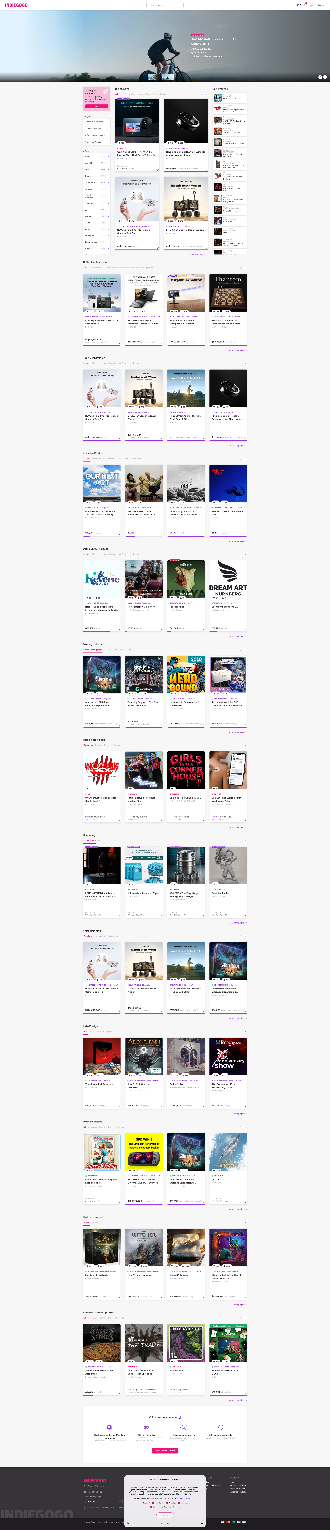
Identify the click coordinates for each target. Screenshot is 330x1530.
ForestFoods (177, 606)
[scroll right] (325, 77)
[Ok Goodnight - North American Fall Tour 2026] (186, 483)
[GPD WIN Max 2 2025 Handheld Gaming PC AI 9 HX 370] (144, 293)
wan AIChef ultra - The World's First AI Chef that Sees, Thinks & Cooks (135, 155)
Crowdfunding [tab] (109, 363)
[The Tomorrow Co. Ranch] (144, 579)
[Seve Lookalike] (228, 865)
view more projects (198, 254)
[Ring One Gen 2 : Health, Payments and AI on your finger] (186, 121)
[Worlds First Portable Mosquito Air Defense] (186, 293)
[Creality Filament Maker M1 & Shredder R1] (102, 293)
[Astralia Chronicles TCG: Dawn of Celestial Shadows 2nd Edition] (228, 674)
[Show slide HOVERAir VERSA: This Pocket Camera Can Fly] (154, 77)
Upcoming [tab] (96, 363)
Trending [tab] (87, 936)
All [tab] (116, 94)
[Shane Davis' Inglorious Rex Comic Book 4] (102, 770)
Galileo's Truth (178, 1084)
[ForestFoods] (186, 579)
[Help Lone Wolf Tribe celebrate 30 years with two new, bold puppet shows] (144, 483)
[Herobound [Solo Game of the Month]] (186, 674)
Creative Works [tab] (144, 94)
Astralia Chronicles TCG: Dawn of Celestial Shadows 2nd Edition (227, 705)
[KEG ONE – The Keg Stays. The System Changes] (186, 865)
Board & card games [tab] (92, 650)
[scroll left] (320, 77)
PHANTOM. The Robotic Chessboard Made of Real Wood (226, 323)
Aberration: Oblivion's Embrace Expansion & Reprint (97, 705)
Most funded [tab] (99, 936)
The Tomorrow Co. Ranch (141, 606)
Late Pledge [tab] (123, 363)
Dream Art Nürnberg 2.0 (225, 606)
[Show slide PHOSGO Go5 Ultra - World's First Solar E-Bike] (168, 77)
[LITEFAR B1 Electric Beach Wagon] (186, 199)
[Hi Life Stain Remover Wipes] (144, 865)
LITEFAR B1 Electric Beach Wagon (185, 229)
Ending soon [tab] (135, 363)
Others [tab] (129, 650)
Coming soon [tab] (89, 840)
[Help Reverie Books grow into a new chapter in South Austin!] (102, 579)
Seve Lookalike (220, 893)
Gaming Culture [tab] (159, 94)
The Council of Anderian (99, 1084)
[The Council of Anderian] (102, 1056)
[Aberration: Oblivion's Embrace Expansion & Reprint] (102, 674)
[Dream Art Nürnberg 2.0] (228, 579)
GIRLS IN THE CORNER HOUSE (185, 797)
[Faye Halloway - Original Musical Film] (144, 770)
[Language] (298, 5)
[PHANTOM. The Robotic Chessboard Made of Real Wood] (228, 293)
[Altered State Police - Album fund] (228, 483)
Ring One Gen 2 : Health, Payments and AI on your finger (226, 419)
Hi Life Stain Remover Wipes (143, 893)
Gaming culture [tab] (146, 268)
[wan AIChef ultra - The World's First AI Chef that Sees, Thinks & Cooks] (137, 121)
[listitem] (96, 156)
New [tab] (100, 840)
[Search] (149, 5)
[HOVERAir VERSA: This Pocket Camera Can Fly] (137, 199)
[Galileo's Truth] (186, 1056)
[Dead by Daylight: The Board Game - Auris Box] (144, 674)
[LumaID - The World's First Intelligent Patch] (228, 770)
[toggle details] (159, 171)
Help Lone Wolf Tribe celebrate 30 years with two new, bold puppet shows (143, 514)
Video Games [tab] (118, 650)
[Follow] (87, 789)
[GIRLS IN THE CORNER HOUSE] (186, 770)
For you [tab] (86, 363)
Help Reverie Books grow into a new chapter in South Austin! (101, 610)
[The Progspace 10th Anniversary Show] (228, 1056)
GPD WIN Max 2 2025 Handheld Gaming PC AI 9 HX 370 (143, 323)
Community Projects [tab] (129, 268)
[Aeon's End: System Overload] (144, 1056)
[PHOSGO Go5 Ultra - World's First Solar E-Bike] (186, 388)
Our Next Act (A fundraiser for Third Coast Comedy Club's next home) (100, 514)
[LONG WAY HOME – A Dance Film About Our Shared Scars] (102, 865)
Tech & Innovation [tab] (127, 94)
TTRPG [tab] (107, 650)
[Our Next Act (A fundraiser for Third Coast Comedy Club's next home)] (102, 483)
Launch (96, 106)
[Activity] (305, 5)
